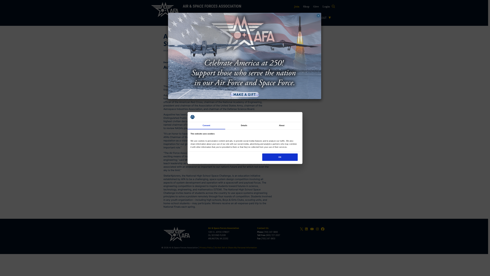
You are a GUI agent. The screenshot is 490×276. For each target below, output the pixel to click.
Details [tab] (244, 125)
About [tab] (282, 125)
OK (279, 157)
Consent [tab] (206, 125)
